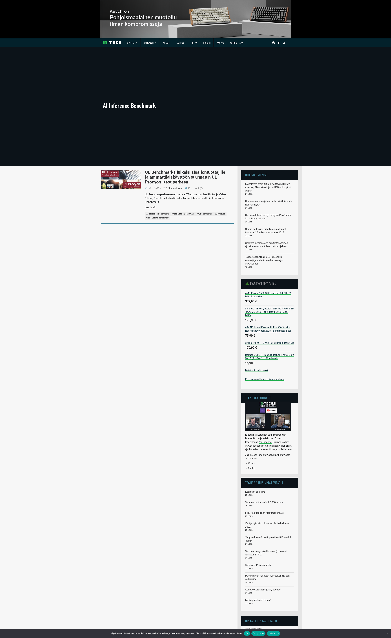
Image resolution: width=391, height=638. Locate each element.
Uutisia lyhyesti (257, 174)
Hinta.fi (207, 42)
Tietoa (193, 42)
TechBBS (179, 42)
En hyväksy (258, 633)
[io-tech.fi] (112, 42)
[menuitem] (132, 42)
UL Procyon (220, 214)
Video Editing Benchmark (157, 218)
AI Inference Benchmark (157, 214)
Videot (166, 42)
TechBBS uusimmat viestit (264, 482)
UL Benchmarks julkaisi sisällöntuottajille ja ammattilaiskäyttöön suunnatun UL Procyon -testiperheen (185, 177)
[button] (274, 42)
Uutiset (131, 42)
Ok (247, 633)
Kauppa (220, 42)
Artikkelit (149, 42)
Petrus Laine (175, 188)
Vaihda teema (236, 42)
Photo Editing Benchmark (183, 214)
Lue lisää (150, 207)
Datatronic (261, 283)
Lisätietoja (274, 633)
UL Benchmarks (204, 214)
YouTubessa (265, 442)
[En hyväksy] (387, 633)
